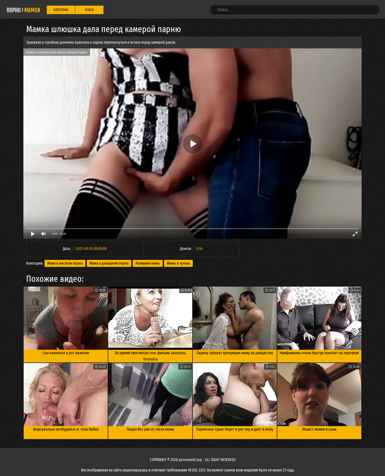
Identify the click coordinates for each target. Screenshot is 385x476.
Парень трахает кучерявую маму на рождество (234, 352)
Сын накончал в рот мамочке (65, 352)
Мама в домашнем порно (109, 263)
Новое (89, 10)
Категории (61, 10)
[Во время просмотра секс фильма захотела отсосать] (150, 318)
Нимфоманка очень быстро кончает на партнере (319, 352)
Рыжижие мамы (148, 263)
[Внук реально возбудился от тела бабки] (66, 394)
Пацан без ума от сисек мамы (150, 429)
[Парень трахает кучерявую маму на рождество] (235, 318)
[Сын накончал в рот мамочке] (66, 318)
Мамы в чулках (178, 263)
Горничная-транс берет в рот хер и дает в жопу (234, 429)
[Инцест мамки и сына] (319, 394)
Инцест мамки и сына (319, 429)
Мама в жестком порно (65, 263)
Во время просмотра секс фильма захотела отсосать (150, 356)
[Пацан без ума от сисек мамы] (150, 394)
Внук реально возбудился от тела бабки (65, 429)
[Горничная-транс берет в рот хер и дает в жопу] (235, 394)
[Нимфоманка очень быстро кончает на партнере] (319, 318)
